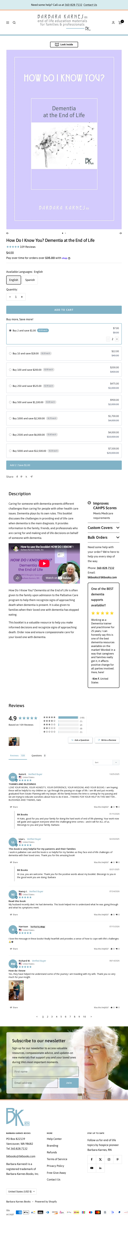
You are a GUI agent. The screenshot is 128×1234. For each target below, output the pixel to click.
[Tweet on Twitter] (26, 477)
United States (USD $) (20, 1191)
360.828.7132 (19, 1148)
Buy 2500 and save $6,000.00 (29, 434)
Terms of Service (57, 1159)
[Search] (14, 22)
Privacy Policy (55, 1165)
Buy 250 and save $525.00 (27, 385)
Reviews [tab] (14, 755)
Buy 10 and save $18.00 (26, 353)
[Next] (120, 233)
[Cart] (120, 22)
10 (84, 1016)
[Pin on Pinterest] (21, 477)
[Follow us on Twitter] (100, 1159)
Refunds (52, 1152)
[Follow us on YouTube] (91, 1168)
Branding (52, 1145)
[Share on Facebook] (17, 477)
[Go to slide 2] (65, 233)
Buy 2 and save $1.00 (24, 330)
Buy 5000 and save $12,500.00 (29, 450)
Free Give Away (56, 1172)
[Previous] (7, 233)
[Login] (113, 22)
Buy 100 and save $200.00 (27, 369)
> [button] (91, 1016)
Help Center (54, 1138)
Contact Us (90, 4)
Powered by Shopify (46, 1201)
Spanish (30, 280)
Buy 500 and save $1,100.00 (28, 402)
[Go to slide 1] (62, 233)
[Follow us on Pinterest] (117, 1159)
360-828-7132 (73, 4)
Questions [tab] (37, 755)
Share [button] (15, 807)
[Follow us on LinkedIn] (100, 1168)
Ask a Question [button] (82, 740)
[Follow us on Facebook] (91, 1159)
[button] (112, 807)
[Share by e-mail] (31, 477)
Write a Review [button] (108, 740)
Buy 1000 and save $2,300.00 (29, 418)
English (13, 280)
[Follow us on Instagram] (109, 1159)
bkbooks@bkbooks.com (20, 1156)
